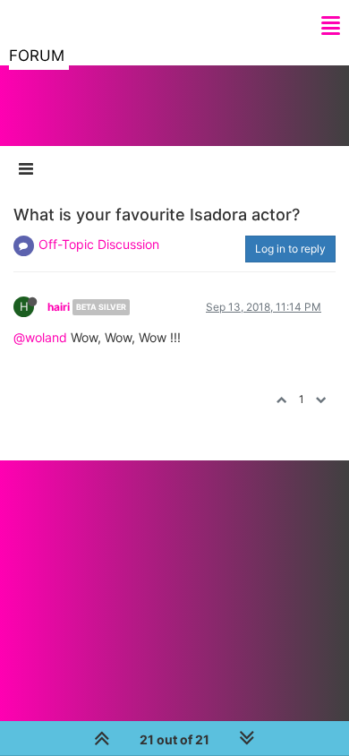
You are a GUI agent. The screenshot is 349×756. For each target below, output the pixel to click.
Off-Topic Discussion (98, 244)
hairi (58, 307)
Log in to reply (290, 248)
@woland (40, 337)
